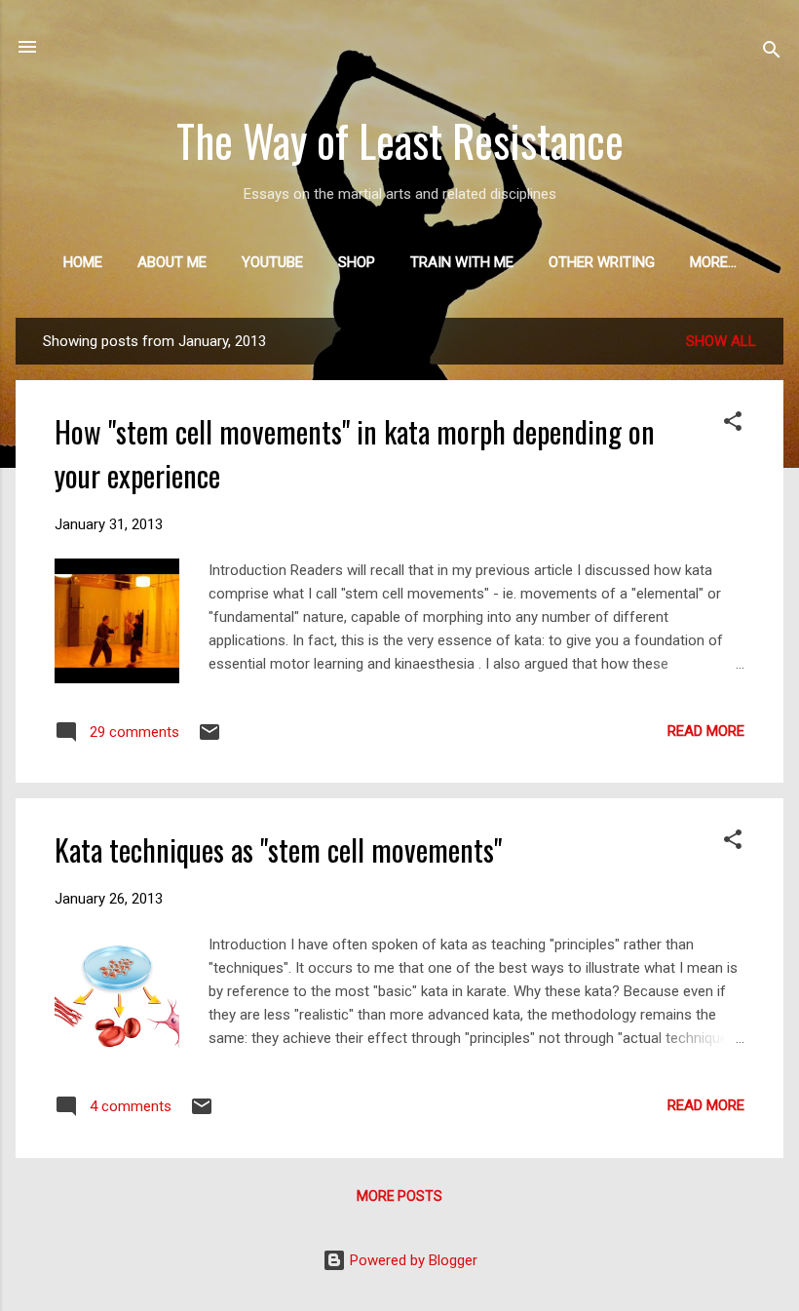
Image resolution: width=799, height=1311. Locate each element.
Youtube (272, 262)
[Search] (771, 53)
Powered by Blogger (411, 1260)
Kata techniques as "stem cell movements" (278, 849)
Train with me (462, 262)
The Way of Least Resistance (400, 140)
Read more (705, 731)
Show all (721, 341)
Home (82, 262)
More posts (399, 1196)
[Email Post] (209, 739)
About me (172, 262)
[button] (732, 424)
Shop (356, 262)
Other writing (602, 262)
